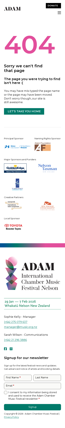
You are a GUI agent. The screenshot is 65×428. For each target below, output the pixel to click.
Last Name (41, 377)
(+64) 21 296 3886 (15, 340)
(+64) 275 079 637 (15, 322)
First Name (13, 377)
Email (10, 385)
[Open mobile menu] (59, 12)
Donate (53, 5)
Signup (32, 407)
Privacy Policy (11, 417)
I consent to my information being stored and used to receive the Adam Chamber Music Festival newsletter (32, 395)
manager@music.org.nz (20, 327)
